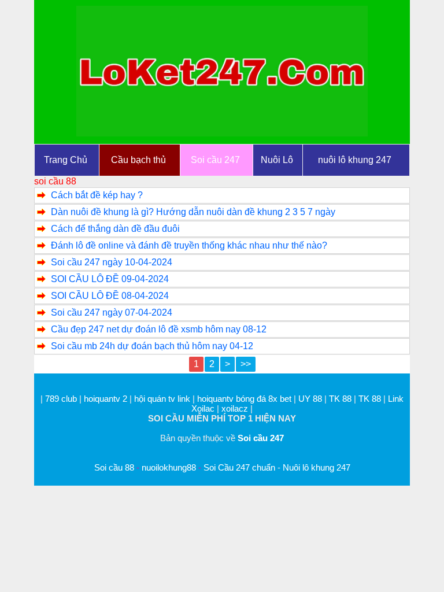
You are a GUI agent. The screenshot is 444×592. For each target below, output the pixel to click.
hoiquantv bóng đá (232, 399)
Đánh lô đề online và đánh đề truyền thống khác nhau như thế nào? (189, 245)
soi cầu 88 (55, 181)
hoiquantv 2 (107, 399)
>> (245, 364)
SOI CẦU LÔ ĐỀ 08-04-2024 (110, 296)
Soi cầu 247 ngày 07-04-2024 (111, 312)
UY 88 (310, 399)
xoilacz (234, 408)
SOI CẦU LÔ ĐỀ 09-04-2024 (110, 279)
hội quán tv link (163, 399)
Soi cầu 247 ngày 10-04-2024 (111, 262)
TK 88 (340, 399)
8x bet (279, 399)
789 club (61, 399)
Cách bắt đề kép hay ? (97, 195)
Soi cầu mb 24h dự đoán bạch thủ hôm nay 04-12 (152, 346)
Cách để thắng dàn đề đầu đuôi (115, 229)
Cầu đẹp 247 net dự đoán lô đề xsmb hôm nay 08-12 (159, 329)
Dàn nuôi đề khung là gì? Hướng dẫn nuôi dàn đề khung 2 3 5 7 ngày (193, 212)
